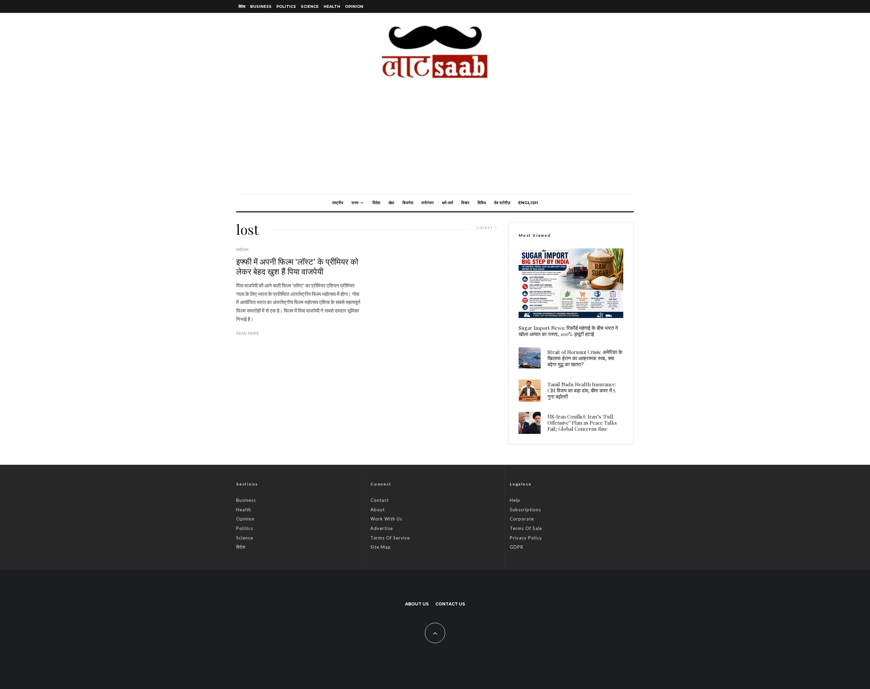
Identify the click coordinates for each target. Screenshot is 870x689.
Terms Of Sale (526, 528)
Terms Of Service (390, 538)
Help (515, 500)
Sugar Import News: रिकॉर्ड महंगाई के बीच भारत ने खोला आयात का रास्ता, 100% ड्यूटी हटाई (568, 331)
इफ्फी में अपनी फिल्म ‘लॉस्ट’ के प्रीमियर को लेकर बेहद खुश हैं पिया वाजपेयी (297, 266)
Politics (286, 6)
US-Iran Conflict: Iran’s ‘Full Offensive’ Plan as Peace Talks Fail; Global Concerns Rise (582, 422)
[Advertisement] (435, 143)
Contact (379, 500)
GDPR (516, 547)
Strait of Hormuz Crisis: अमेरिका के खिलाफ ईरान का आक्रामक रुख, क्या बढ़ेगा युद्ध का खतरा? (584, 358)
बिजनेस (407, 202)
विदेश (242, 6)
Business (261, 6)
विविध (481, 202)
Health (332, 6)
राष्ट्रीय (337, 202)
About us (417, 603)
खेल (391, 202)
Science (310, 6)
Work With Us (386, 519)
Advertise (381, 528)
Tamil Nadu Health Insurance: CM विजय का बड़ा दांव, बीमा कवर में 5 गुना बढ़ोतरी (581, 390)
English (528, 202)
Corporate (522, 519)
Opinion (354, 6)
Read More (247, 333)
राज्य (355, 202)
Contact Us (450, 603)
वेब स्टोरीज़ (502, 202)
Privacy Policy (526, 538)
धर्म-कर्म (447, 202)
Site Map (380, 547)
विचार (465, 202)
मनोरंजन (427, 202)
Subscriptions (525, 509)
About (377, 509)
